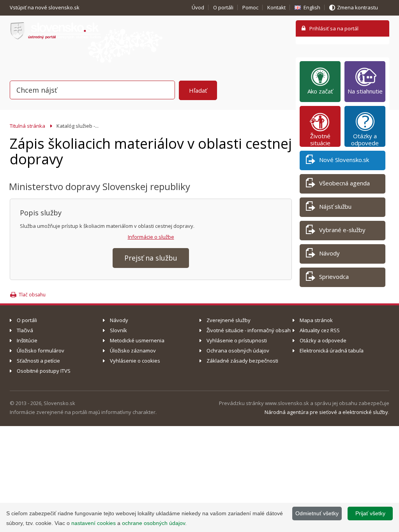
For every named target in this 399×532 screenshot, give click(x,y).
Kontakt (276, 7)
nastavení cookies (93, 523)
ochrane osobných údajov (153, 523)
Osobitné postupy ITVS (44, 370)
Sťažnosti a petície (38, 360)
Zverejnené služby (229, 320)
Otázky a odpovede (365, 139)
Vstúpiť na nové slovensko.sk (45, 7)
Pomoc (250, 7)
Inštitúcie (27, 340)
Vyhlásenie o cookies (135, 360)
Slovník (118, 330)
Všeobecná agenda (344, 183)
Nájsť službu (335, 206)
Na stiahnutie (365, 91)
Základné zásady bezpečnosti (242, 360)
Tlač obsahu (32, 294)
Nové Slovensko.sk (344, 160)
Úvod (198, 7)
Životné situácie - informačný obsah (249, 330)
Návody (329, 253)
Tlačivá (25, 330)
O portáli (223, 7)
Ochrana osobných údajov (238, 350)
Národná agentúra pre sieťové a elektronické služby (326, 412)
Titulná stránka (27, 125)
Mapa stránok (316, 320)
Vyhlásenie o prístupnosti (237, 340)
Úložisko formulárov (40, 350)
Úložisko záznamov (133, 350)
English (312, 7)
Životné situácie (320, 139)
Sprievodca (334, 276)
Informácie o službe (151, 236)
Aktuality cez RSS (320, 330)
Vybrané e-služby (342, 230)
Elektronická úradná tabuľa (332, 350)
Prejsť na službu (150, 257)
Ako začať (320, 91)
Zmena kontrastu (357, 7)
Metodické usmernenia (137, 340)
